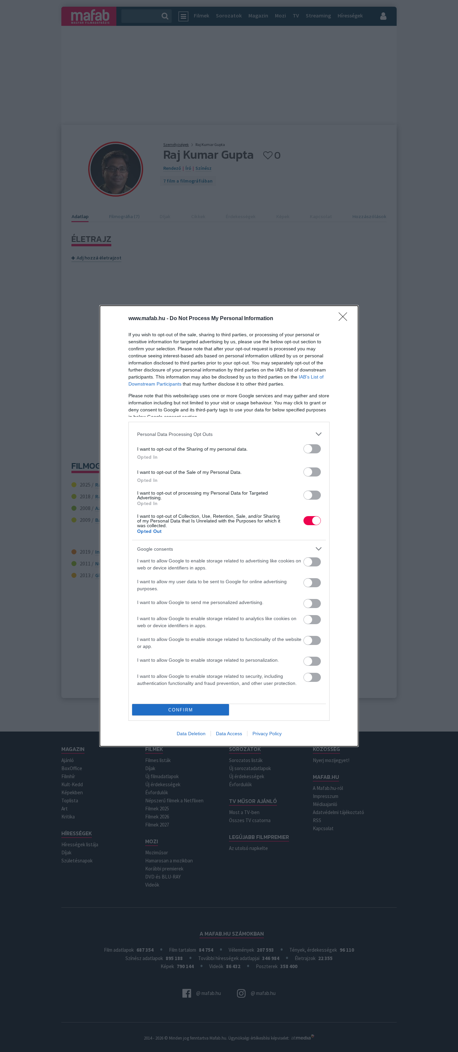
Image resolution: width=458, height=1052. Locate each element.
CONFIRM (180, 709)
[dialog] (229, 526)
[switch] (312, 448)
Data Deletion (191, 733)
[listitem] (229, 434)
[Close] (345, 318)
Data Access (229, 733)
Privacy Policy (267, 733)
